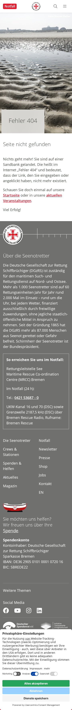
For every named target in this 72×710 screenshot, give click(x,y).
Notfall (10, 6)
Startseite (11, 195)
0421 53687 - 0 (26, 397)
